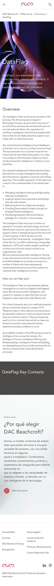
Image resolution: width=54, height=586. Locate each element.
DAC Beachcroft (10, 14)
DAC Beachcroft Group (13, 543)
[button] (50, 4)
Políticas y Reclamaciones (39, 547)
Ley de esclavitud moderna (35, 539)
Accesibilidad (8, 532)
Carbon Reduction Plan (38, 552)
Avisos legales (33, 532)
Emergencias (8, 549)
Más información (20, 490)
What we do (26, 14)
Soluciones (40, 14)
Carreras (6, 538)
